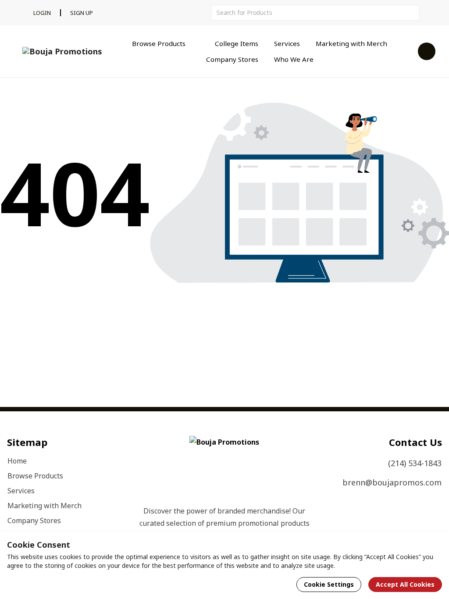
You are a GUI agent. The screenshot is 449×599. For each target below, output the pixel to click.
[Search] (411, 12)
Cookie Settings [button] (329, 584)
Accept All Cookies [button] (405, 584)
